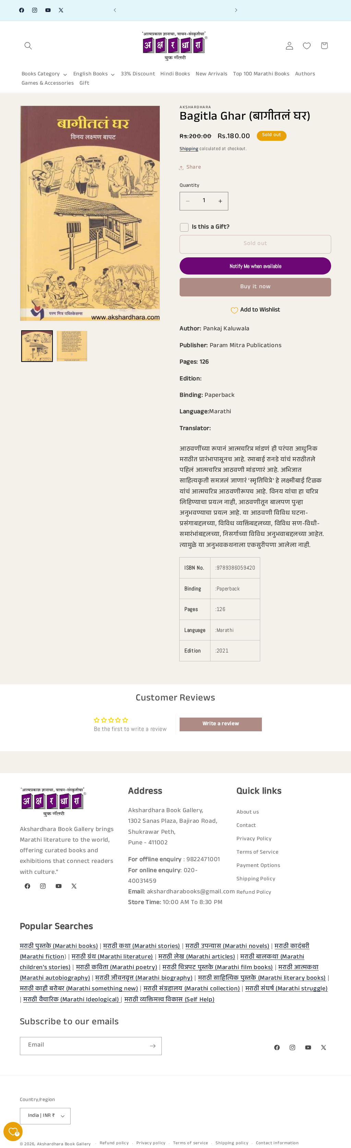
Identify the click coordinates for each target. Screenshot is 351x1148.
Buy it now (255, 287)
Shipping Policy (256, 879)
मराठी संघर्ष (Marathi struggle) (286, 989)
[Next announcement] (236, 10)
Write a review (221, 724)
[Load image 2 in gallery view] (72, 346)
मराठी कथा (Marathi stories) (141, 946)
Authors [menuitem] (305, 74)
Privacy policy (151, 1143)
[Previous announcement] (114, 10)
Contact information (277, 1143)
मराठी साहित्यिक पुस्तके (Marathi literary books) (262, 978)
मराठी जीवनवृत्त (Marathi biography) (144, 978)
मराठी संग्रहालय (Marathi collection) (192, 989)
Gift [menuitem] (84, 83)
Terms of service (190, 1143)
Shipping (189, 149)
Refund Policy (254, 892)
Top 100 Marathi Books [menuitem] (261, 74)
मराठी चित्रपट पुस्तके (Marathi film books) (217, 968)
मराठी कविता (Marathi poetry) (117, 968)
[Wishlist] (307, 45)
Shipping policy (232, 1143)
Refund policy (114, 1143)
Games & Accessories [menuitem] (48, 83)
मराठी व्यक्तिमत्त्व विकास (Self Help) (169, 1000)
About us (248, 812)
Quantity (189, 186)
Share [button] (193, 167)
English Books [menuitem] (90, 74)
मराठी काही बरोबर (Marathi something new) (79, 989)
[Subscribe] (152, 1046)
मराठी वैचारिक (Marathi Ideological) (72, 1000)
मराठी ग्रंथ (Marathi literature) (112, 957)
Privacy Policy (254, 839)
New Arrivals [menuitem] (212, 74)
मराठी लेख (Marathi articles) (196, 957)
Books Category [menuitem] (41, 74)
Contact (246, 826)
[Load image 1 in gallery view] (37, 346)
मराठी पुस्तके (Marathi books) (59, 946)
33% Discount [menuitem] (138, 74)
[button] (28, 45)
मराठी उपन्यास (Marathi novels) (227, 946)
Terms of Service (257, 852)
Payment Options (258, 866)
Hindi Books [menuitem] (175, 74)
